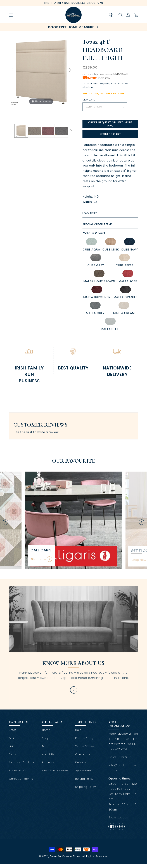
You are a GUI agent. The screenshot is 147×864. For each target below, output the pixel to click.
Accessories (17, 770)
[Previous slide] (12, 70)
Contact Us (83, 754)
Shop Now (38, 559)
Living (12, 746)
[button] (11, 15)
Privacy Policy (84, 738)
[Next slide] (70, 70)
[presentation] (5, 522)
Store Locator (118, 817)
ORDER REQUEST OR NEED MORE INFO (110, 123)
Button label (73, 690)
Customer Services (55, 770)
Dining (13, 738)
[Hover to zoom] (41, 71)
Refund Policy (84, 779)
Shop (45, 738)
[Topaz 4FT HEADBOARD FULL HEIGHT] (21, 130)
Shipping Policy (85, 787)
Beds (12, 754)
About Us (48, 754)
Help (78, 730)
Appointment (84, 770)
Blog (45, 746)
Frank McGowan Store (65, 856)
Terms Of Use (84, 746)
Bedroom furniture (21, 762)
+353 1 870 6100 (119, 757)
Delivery (80, 762)
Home (46, 730)
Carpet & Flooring (21, 779)
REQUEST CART (110, 134)
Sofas (13, 730)
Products (48, 762)
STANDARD (88, 99)
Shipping (105, 83)
